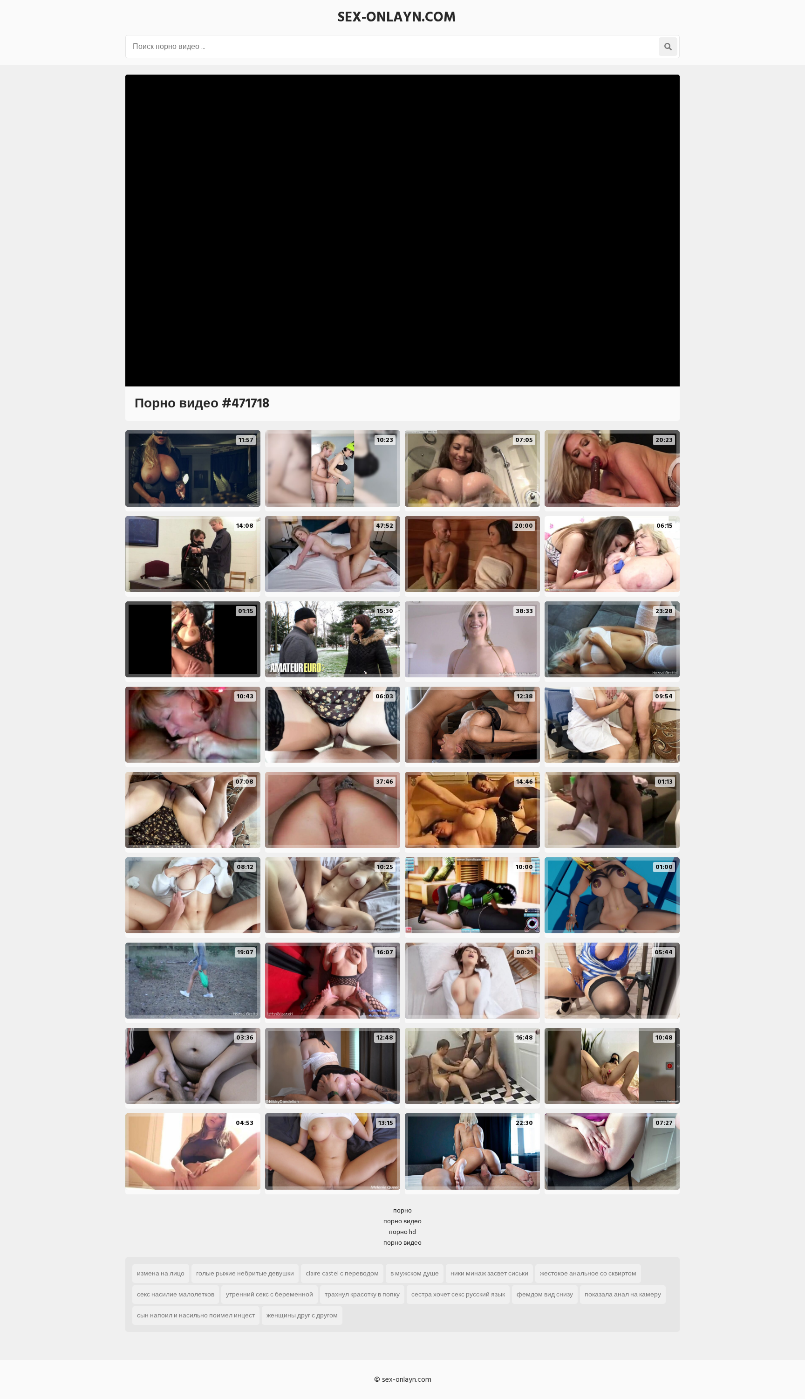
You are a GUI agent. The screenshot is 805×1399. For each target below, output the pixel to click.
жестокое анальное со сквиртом (588, 1273)
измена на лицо (160, 1273)
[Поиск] (668, 46)
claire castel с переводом (342, 1273)
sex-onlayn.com (397, 17)
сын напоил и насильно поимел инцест (196, 1315)
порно (402, 1210)
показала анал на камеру (623, 1294)
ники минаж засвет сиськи (489, 1273)
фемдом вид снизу (545, 1294)
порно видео (402, 1221)
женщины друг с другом (302, 1315)
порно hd (402, 1232)
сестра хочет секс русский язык (458, 1294)
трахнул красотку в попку (362, 1294)
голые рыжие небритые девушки (245, 1273)
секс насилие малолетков (175, 1294)
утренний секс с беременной (269, 1294)
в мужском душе (414, 1273)
